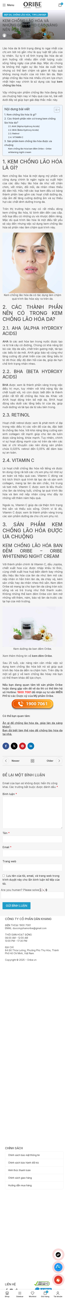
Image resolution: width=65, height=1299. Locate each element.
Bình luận (9, 794)
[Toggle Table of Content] (55, 110)
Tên (6, 833)
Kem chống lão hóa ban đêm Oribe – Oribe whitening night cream (30, 150)
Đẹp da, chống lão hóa (17, 14)
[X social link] (14, 746)
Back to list (33, 760)
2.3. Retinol (13, 133)
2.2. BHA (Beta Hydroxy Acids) (23, 130)
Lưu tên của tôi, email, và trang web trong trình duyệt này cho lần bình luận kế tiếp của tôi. (31, 879)
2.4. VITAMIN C (15, 137)
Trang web (9, 861)
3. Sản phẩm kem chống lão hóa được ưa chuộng (28, 143)
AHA (5, 341)
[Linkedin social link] (31, 746)
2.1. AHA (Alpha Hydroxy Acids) (24, 126)
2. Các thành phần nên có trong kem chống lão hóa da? (30, 120)
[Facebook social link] (5, 746)
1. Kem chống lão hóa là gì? (20, 114)
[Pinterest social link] (22, 746)
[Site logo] (32, 4)
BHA (5, 385)
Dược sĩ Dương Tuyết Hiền (23, 35)
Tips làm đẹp (39, 14)
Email (7, 847)
